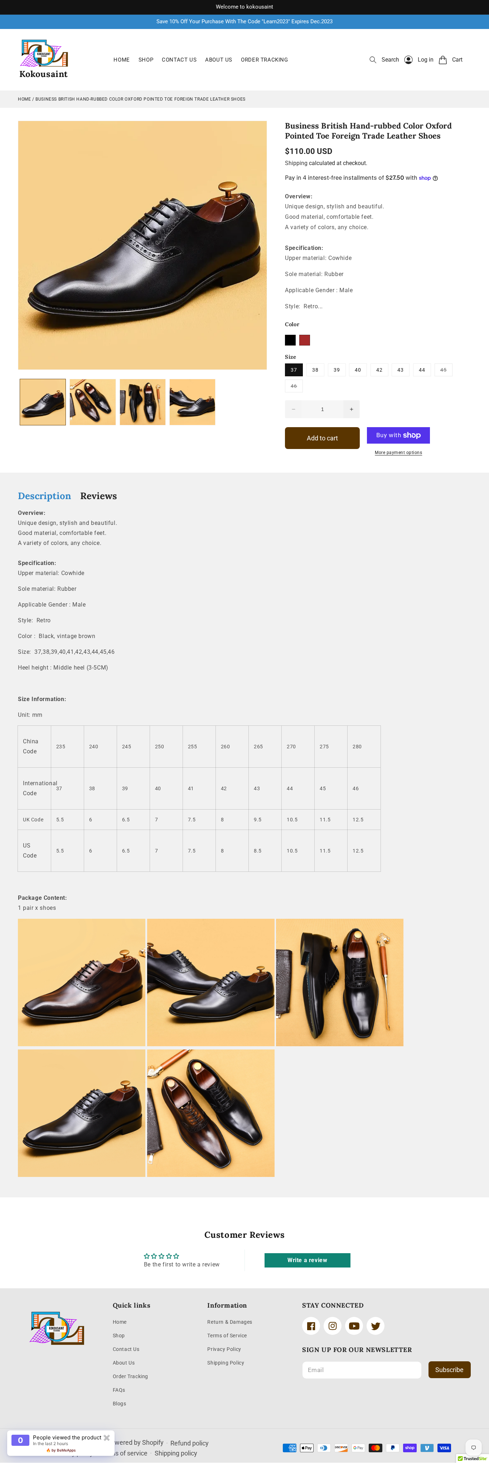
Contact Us (126, 1349)
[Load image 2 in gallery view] (92, 402)
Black (290, 340)
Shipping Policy (225, 1363)
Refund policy (189, 1443)
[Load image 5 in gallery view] (192, 402)
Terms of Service (227, 1335)
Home (24, 99)
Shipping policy (176, 1453)
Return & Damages (229, 1322)
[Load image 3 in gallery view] (143, 402)
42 (379, 370)
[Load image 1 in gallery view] (43, 402)
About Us (124, 1363)
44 (422, 370)
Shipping (296, 163)
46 (297, 387)
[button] (384, 60)
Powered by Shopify (135, 1442)
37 (294, 370)
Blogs (119, 1403)
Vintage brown (304, 340)
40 (358, 370)
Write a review (307, 1260)
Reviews (98, 496)
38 (315, 370)
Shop (119, 1335)
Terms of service (123, 1453)
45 (446, 371)
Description (44, 496)
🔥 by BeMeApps (61, 1450)
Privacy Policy (224, 1349)
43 (400, 370)
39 (337, 370)
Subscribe (449, 1369)
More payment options (398, 452)
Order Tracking (130, 1376)
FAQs (119, 1390)
